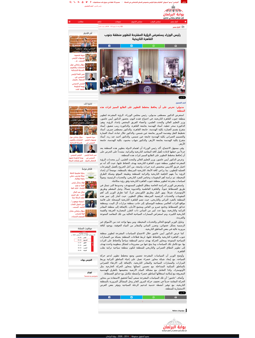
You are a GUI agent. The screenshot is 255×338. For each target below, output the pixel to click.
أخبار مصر (176, 26)
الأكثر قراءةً (87, 168)
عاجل (184, 1)
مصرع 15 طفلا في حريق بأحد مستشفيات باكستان (116, 2)
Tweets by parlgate (91, 276)
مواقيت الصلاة (85, 228)
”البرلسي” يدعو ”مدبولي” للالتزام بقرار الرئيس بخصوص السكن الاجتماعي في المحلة (164, 2)
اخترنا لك (88, 103)
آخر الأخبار (87, 32)
